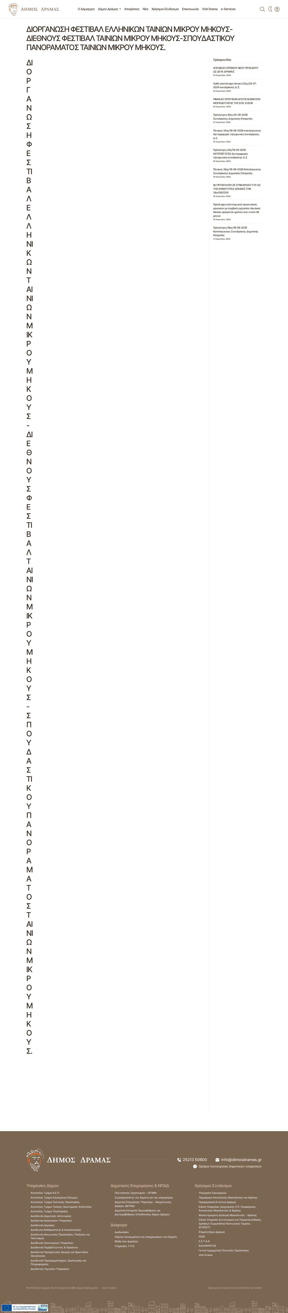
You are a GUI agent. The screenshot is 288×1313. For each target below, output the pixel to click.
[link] (33, 9)
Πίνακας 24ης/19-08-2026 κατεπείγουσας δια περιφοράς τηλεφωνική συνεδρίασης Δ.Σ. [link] (237, 134)
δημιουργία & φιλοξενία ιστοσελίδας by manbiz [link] (235, 1287)
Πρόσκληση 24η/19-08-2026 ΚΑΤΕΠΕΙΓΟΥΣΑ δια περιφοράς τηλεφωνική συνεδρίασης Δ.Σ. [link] (230, 153)
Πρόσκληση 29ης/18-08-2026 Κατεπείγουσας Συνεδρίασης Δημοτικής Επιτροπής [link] (235, 231)
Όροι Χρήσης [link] (109, 1287)
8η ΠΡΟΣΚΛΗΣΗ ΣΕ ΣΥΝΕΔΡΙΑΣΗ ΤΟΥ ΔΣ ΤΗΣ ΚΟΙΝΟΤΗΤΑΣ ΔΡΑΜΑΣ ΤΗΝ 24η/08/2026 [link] (237, 188)
